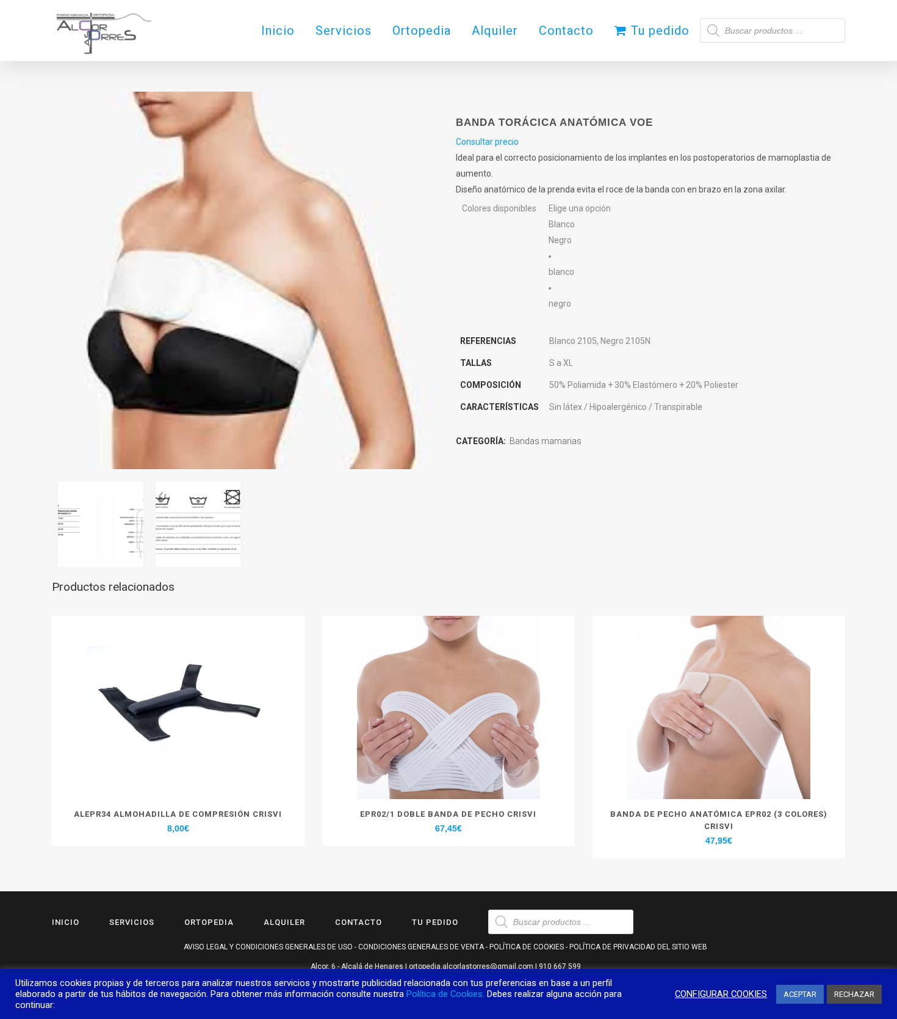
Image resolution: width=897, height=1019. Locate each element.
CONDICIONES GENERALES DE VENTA (421, 947)
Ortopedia (209, 922)
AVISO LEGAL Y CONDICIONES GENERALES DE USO (268, 947)
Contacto (358, 922)
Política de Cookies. (445, 993)
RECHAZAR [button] (854, 994)
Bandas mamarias (546, 441)
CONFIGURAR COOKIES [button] (721, 993)
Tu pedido (435, 922)
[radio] (580, 264)
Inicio (65, 922)
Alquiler (284, 922)
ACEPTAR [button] (800, 994)
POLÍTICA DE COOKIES (526, 947)
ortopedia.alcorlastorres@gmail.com (471, 966)
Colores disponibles (499, 208)
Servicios (131, 922)
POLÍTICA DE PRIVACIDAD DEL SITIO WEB (638, 947)
